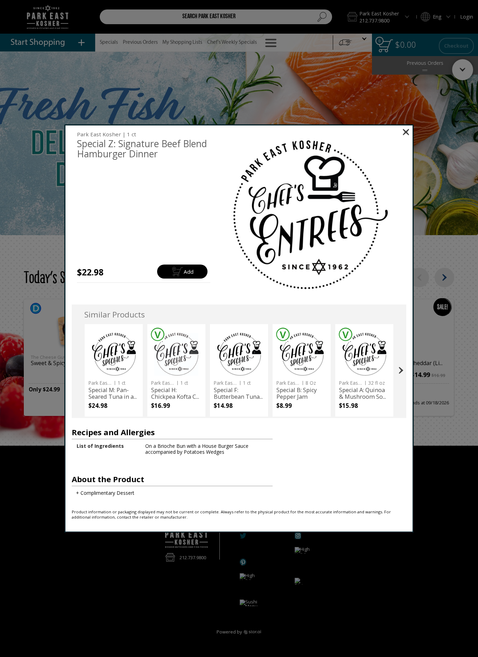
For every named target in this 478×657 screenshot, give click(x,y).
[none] (113, 370)
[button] (309, 214)
